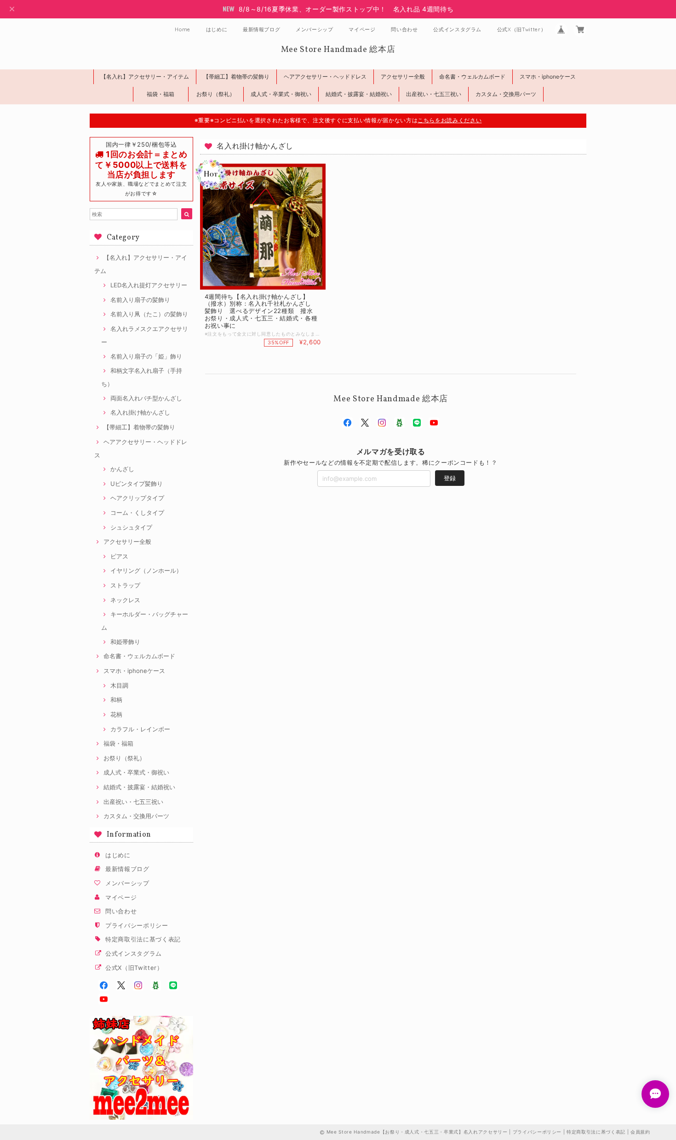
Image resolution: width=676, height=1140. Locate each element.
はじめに (217, 29)
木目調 (119, 685)
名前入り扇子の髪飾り (140, 299)
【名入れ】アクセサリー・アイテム (145, 76)
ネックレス (125, 600)
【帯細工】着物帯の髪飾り (236, 76)
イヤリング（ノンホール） (146, 570)
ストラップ (125, 585)
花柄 (116, 714)
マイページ (362, 29)
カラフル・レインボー (140, 729)
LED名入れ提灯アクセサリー (148, 285)
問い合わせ (404, 29)
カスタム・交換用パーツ (505, 94)
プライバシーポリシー (136, 925)
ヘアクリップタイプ (137, 498)
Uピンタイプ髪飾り (136, 483)
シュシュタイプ (131, 527)
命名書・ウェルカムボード (472, 76)
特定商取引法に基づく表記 (143, 939)
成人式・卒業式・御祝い (281, 94)
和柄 (116, 699)
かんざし (122, 469)
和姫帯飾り (125, 641)
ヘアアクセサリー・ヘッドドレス (325, 76)
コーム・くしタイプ (137, 512)
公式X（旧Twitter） (521, 29)
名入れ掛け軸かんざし (140, 412)
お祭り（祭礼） (215, 94)
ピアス (119, 556)
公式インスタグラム (457, 29)
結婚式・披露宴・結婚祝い (359, 94)
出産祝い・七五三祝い (433, 94)
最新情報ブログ (262, 29)
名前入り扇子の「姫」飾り (146, 356)
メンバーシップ (314, 29)
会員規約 (640, 1131)
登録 (450, 478)
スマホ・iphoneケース (548, 76)
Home (182, 29)
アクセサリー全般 (403, 76)
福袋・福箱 (160, 94)
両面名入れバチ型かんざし (146, 398)
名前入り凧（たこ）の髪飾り (149, 314)
